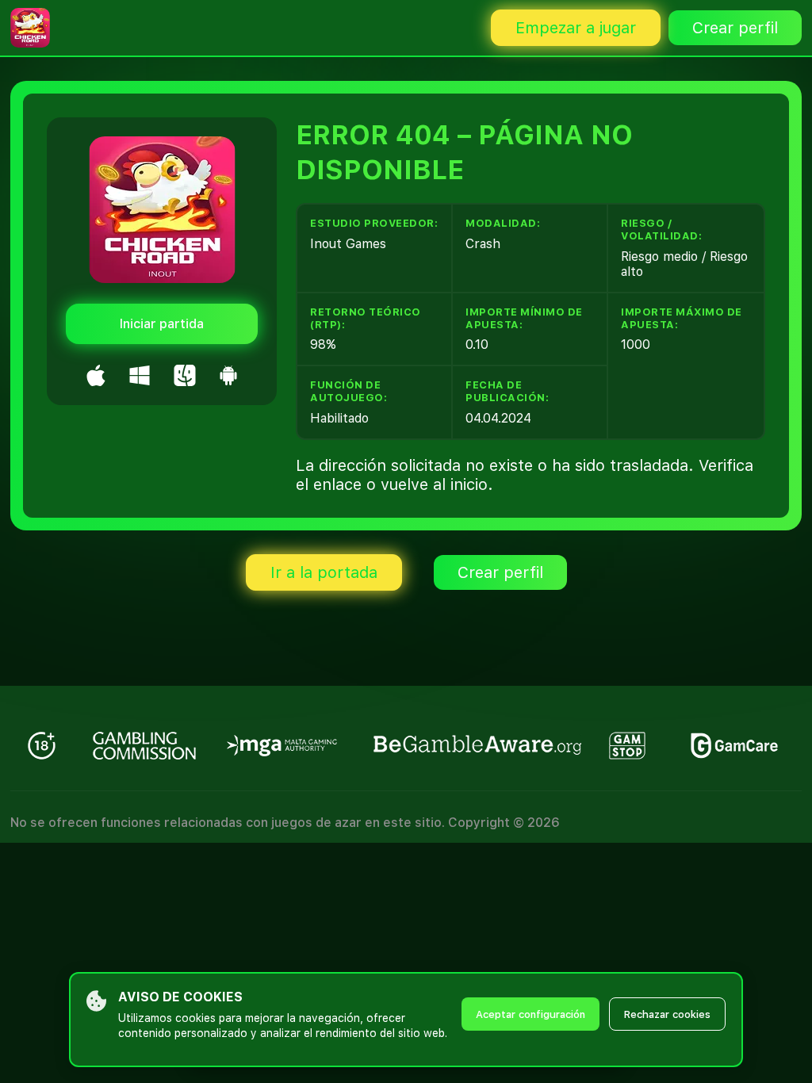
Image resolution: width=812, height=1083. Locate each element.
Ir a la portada (323, 572)
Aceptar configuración (530, 1014)
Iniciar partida (162, 323)
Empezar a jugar (575, 27)
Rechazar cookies (667, 1014)
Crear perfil (735, 27)
